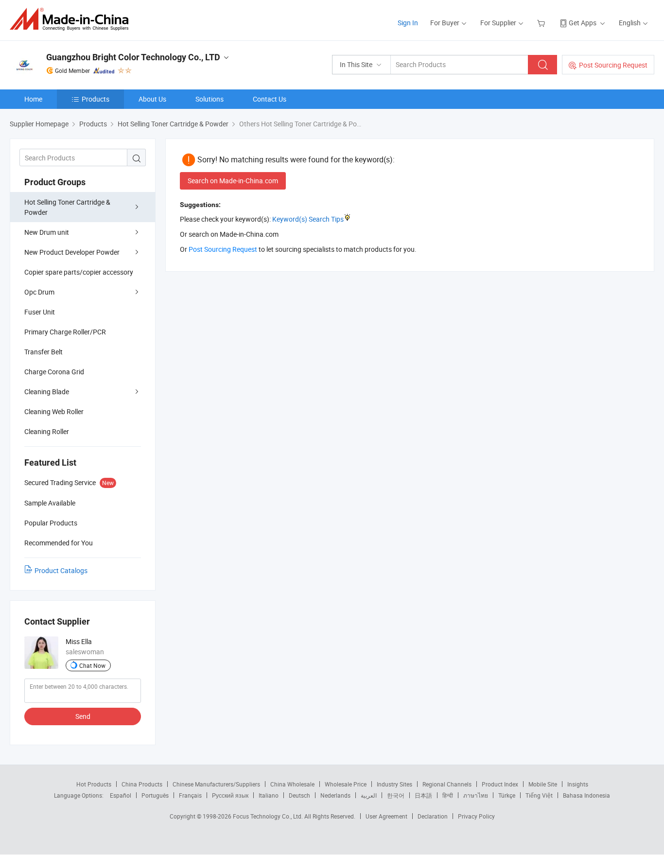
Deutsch (299, 795)
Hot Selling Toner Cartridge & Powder (67, 207)
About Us (152, 99)
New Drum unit (46, 232)
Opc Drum (39, 292)
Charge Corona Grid (54, 371)
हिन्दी (447, 795)
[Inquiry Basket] (542, 22)
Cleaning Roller (46, 431)
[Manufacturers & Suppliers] (72, 19)
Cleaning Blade (46, 391)
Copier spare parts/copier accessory (78, 272)
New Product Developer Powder (72, 252)
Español (120, 795)
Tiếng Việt (539, 795)
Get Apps (582, 22)
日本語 (423, 795)
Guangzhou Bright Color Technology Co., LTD (133, 57)
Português (155, 795)
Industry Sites (394, 784)
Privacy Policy (476, 816)
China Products (142, 784)
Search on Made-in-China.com (233, 180)
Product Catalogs (61, 570)
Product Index (500, 784)
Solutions (209, 99)
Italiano (269, 795)
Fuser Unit (39, 311)
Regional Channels (447, 784)
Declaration (433, 816)
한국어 (395, 795)
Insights (577, 784)
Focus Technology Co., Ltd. (268, 816)
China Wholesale (292, 784)
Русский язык (230, 795)
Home (33, 99)
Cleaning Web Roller (54, 411)
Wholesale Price (346, 784)
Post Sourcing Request (613, 65)
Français (190, 795)
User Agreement (386, 816)
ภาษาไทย (475, 795)
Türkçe (506, 795)
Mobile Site (542, 784)
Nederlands (335, 795)
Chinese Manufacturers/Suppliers (216, 784)
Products (95, 99)
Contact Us (269, 99)
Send (82, 716)
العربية (369, 795)
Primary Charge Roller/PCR (65, 331)
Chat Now (92, 665)
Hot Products (93, 784)
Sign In (408, 22)
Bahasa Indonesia (586, 795)
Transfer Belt (43, 351)
